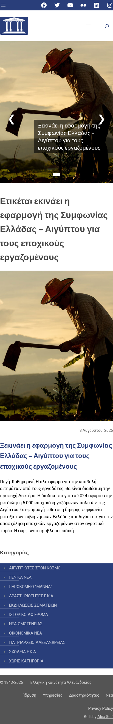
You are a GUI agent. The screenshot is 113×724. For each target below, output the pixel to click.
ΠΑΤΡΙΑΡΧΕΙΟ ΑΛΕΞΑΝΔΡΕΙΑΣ (37, 642)
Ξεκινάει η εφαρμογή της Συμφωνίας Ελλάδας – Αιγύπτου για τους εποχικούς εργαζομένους (69, 136)
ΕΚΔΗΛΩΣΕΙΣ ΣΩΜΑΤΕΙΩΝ (33, 605)
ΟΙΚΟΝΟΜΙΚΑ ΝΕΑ (25, 633)
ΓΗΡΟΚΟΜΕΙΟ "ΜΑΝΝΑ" (30, 586)
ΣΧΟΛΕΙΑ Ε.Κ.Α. (23, 651)
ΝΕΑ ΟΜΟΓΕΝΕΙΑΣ (26, 623)
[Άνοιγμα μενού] (3, 5)
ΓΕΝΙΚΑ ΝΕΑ (20, 577)
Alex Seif (105, 716)
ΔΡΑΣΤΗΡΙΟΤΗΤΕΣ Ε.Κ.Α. (31, 595)
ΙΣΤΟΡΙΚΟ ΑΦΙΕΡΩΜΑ (28, 614)
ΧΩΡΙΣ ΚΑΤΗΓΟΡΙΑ (26, 661)
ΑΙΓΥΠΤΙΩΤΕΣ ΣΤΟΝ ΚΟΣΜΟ (35, 568)
